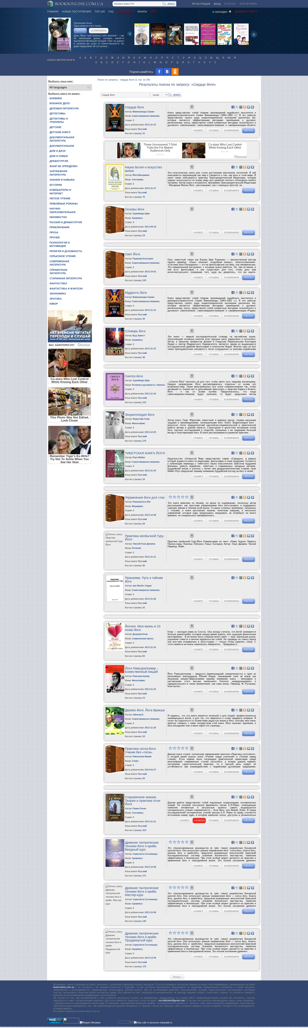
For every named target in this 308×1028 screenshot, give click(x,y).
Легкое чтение (60, 198)
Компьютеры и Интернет (60, 191)
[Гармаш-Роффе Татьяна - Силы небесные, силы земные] (158, 44)
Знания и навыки (62, 179)
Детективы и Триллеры (59, 120)
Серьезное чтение (63, 256)
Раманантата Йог (142, 502)
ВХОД (217, 3)
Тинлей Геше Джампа (144, 544)
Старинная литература (66, 278)
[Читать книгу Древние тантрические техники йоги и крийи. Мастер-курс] (115, 903)
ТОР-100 (100, 11)
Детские (55, 127)
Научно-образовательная (62, 210)
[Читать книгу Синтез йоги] (115, 399)
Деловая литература (64, 108)
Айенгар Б (138, 714)
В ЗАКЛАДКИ (220, 12)
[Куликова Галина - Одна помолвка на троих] (241, 44)
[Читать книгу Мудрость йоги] (115, 316)
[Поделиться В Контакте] (252, 107)
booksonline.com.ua (63, 987)
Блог (154, 11)
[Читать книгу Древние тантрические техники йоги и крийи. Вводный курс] (115, 866)
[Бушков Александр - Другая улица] (175, 44)
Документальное (62, 145)
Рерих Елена (139, 808)
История (56, 184)
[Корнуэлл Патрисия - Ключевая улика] (191, 44)
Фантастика (58, 283)
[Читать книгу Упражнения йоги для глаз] (115, 521)
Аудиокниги (125, 11)
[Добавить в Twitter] (248, 107)
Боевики (56, 98)
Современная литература (59, 263)
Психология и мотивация (60, 244)
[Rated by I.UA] (71, 1022)
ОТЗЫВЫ (214, 130)
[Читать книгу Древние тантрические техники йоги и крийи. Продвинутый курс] (115, 952)
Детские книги (60, 132)
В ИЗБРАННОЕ (98, 30)
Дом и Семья (59, 156)
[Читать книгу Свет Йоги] (115, 277)
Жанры (142, 11)
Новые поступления (76, 11)
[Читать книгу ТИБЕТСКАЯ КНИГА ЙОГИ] (115, 476)
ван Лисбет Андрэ (142, 585)
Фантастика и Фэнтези (66, 288)
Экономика (58, 293)
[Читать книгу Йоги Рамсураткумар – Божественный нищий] (115, 691)
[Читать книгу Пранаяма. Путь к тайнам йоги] (115, 601)
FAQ (111, 11)
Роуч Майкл (139, 457)
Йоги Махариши (141, 175)
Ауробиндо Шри (141, 213)
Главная (52, 11)
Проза (54, 232)
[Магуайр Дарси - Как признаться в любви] (141, 44)
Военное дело (60, 103)
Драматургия (59, 161)
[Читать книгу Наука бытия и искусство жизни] (115, 190)
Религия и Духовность (66, 251)
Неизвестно (58, 217)
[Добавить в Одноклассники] (244, 107)
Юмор (54, 303)
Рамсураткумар (141, 676)
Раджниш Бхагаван (143, 258)
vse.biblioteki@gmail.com (171, 1000)
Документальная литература (62, 139)
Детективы (57, 113)
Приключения (59, 227)
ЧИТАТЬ (80, 30)
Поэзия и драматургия (66, 222)
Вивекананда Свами (143, 111)
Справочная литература (58, 271)
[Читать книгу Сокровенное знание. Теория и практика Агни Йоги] (115, 820)
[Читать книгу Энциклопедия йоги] (115, 438)
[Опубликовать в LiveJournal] (236, 107)
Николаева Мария (142, 756)
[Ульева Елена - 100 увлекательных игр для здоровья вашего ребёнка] (224, 44)
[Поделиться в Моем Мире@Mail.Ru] (240, 107)
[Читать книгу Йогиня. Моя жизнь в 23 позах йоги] (115, 649)
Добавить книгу (246, 11)
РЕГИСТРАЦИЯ (201, 3)
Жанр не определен (63, 166)
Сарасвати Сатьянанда (145, 854)
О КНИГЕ (198, 130)
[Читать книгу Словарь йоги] (115, 354)
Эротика (56, 298)
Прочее (55, 237)
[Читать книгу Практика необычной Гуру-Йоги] (115, 544)
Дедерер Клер (140, 634)
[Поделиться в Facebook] (233, 107)
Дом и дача (58, 150)
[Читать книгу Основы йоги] (115, 232)
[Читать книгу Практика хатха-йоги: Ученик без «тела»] (115, 772)
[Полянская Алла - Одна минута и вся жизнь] (59, 50)
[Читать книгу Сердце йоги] (115, 130)
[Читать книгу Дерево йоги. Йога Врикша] (115, 733)
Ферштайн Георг (141, 419)
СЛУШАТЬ (199, 820)
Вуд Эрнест (139, 335)
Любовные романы (64, 203)
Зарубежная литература (58, 173)
